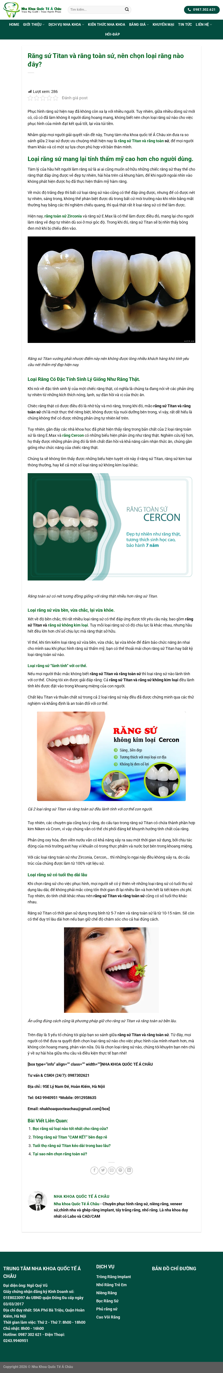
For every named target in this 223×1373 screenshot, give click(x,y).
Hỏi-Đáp (112, 34)
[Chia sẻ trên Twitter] (103, 1170)
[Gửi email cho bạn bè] (112, 1170)
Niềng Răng (106, 1293)
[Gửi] (127, 10)
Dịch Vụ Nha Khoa (65, 24)
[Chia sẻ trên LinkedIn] (129, 1170)
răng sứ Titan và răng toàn (141, 141)
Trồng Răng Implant (113, 1277)
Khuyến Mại (163, 24)
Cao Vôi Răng (108, 1317)
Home (14, 24)
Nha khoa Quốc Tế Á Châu (76, 1204)
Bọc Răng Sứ (107, 1301)
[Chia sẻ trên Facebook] (94, 1170)
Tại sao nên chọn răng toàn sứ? (60, 1154)
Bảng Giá (137, 24)
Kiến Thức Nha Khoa (106, 24)
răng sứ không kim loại (68, 625)
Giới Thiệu (32, 24)
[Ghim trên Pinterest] (120, 1170)
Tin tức (185, 24)
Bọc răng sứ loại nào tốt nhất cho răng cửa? (70, 1128)
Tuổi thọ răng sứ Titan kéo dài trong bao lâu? (72, 1146)
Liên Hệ (202, 24)
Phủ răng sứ (106, 1309)
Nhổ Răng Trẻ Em (111, 1285)
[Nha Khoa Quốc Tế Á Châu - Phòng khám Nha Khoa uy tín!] (32, 10)
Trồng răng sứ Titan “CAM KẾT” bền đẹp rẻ (70, 1137)
